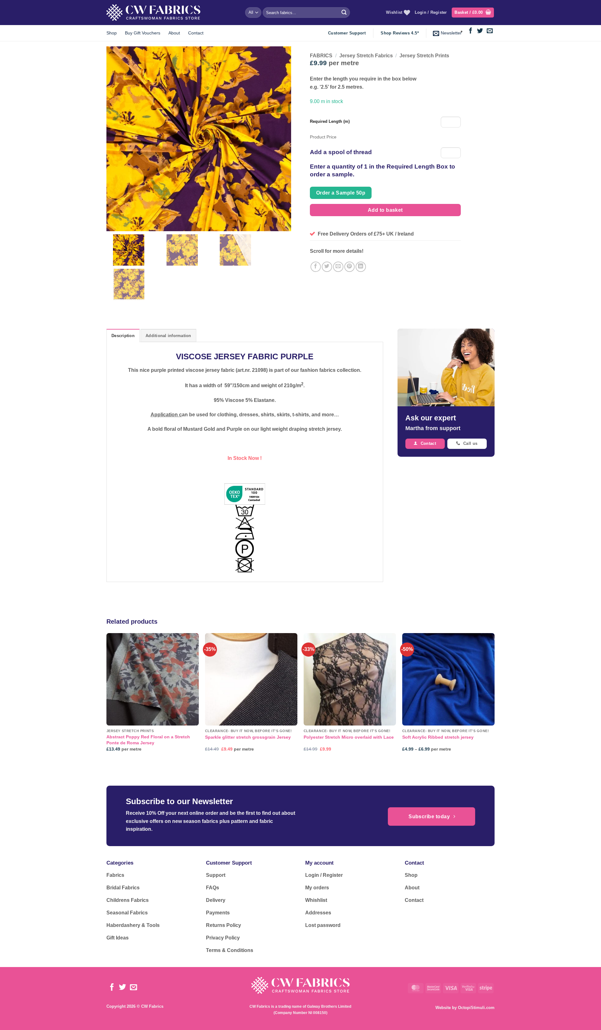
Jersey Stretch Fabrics (366, 55)
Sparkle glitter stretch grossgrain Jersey (248, 737)
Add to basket (385, 210)
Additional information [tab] (168, 335)
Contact (195, 32)
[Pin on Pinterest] (349, 267)
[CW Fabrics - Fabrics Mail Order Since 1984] (153, 12)
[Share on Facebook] (316, 267)
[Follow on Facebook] (471, 31)
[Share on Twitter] (327, 267)
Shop (111, 32)
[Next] (494, 697)
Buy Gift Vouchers (142, 32)
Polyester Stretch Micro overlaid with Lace (349, 737)
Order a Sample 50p (340, 192)
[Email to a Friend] (338, 267)
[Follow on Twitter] (480, 31)
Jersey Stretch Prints (424, 55)
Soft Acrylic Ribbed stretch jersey (438, 737)
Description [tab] (123, 335)
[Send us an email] (490, 31)
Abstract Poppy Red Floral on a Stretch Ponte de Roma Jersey (148, 739)
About (174, 32)
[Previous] (106, 697)
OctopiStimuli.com (476, 1007)
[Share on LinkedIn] (361, 267)
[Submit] (344, 12)
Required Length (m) (330, 121)
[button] (473, 13)
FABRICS (321, 55)
